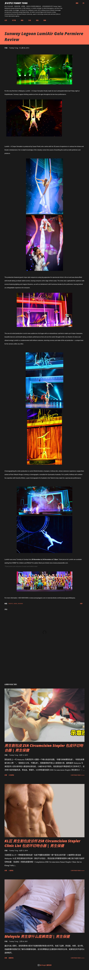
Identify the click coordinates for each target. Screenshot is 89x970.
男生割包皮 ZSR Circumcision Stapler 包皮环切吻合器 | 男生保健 (44, 747)
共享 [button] (81, 603)
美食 (22, 20)
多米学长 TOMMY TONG (16, 3)
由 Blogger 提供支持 (45, 965)
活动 (37, 20)
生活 (29, 20)
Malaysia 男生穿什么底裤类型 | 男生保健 (37, 936)
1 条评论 (11, 870)
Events (11, 603)
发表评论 (11, 958)
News (15, 603)
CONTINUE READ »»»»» (77, 775)
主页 (6, 20)
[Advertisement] (44, 668)
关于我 (14, 20)
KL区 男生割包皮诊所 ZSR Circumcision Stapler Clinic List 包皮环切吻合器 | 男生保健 (42, 843)
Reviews (20, 603)
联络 (45, 20)
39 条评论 (11, 775)
